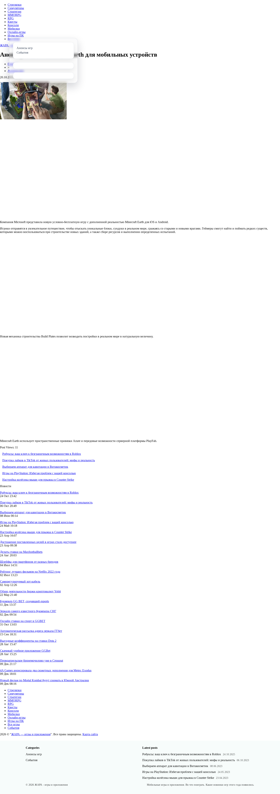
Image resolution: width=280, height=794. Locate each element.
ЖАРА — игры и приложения (30, 734)
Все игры (14, 724)
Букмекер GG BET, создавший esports (24, 601)
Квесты (12, 21)
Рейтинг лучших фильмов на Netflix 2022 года (30, 571)
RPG (11, 18)
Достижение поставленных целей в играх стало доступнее (38, 542)
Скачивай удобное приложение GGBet (25, 650)
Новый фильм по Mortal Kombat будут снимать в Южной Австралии (44, 680)
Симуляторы (16, 8)
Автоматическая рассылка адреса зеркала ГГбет (31, 631)
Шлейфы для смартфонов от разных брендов (29, 561)
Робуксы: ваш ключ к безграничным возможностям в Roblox (41, 453)
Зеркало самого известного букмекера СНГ (28, 611)
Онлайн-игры (17, 32)
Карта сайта (90, 734)
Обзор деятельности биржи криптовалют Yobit (30, 591)
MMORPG (14, 15)
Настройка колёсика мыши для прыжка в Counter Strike (38, 479)
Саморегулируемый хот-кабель (20, 581)
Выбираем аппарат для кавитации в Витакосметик (35, 466)
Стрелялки (15, 4)
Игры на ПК (16, 35)
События (13, 727)
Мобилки (14, 28)
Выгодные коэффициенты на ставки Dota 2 (28, 640)
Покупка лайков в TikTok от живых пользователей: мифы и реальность (48, 460)
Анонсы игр (34, 754)
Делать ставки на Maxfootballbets (21, 551)
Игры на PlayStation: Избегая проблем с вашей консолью (39, 473)
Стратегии (14, 11)
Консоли (13, 25)
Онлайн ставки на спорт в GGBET (22, 621)
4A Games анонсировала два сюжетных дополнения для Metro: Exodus (45, 670)
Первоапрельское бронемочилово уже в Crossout (31, 660)
